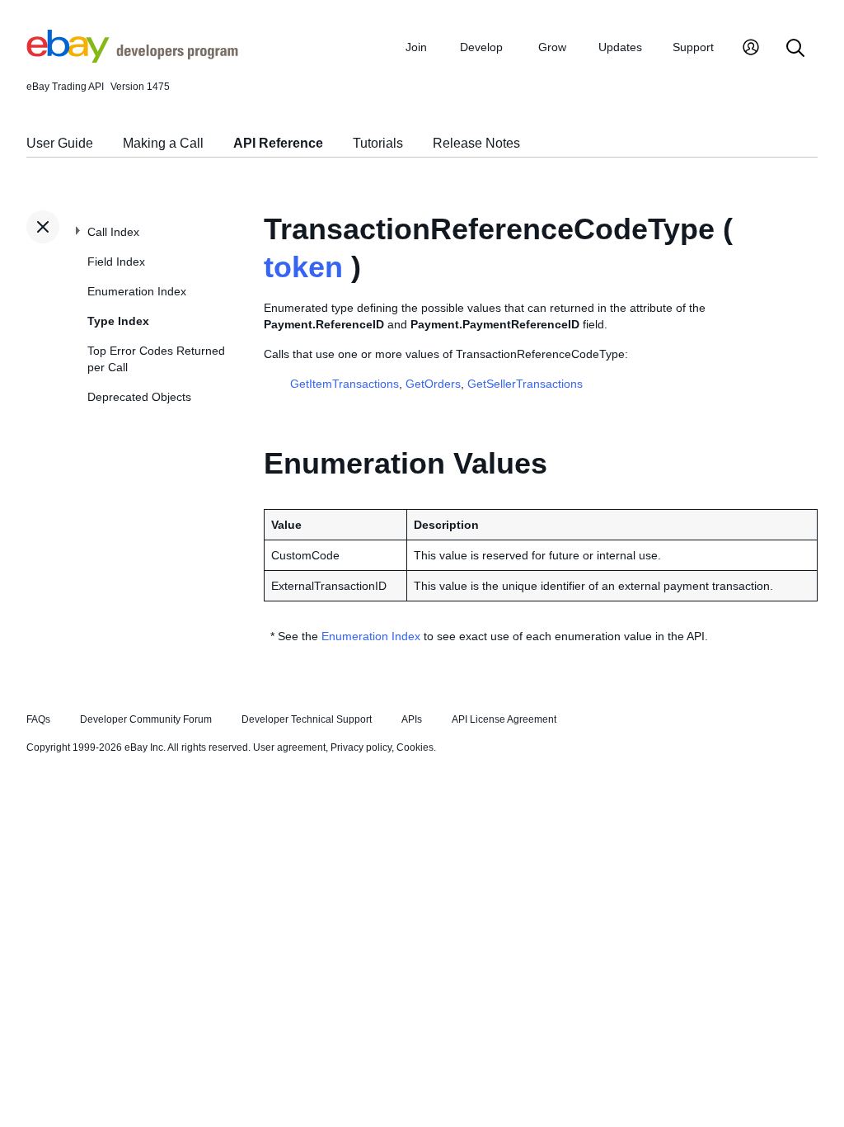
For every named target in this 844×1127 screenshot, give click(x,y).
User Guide (59, 143)
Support (693, 47)
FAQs (38, 719)
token (303, 267)
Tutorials (378, 143)
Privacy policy (361, 747)
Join (416, 47)
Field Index (116, 261)
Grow (552, 47)
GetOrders (433, 383)
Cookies (415, 747)
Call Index (113, 231)
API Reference (278, 143)
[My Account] (751, 49)
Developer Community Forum (146, 719)
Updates (620, 47)
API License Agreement (504, 719)
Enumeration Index (136, 291)
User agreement (289, 747)
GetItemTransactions (344, 383)
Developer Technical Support (306, 719)
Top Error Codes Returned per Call (156, 359)
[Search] (795, 49)
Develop (481, 47)
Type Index (118, 321)
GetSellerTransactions (525, 383)
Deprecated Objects (139, 396)
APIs (411, 719)
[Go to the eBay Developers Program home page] (132, 58)
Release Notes (476, 143)
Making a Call (163, 143)
